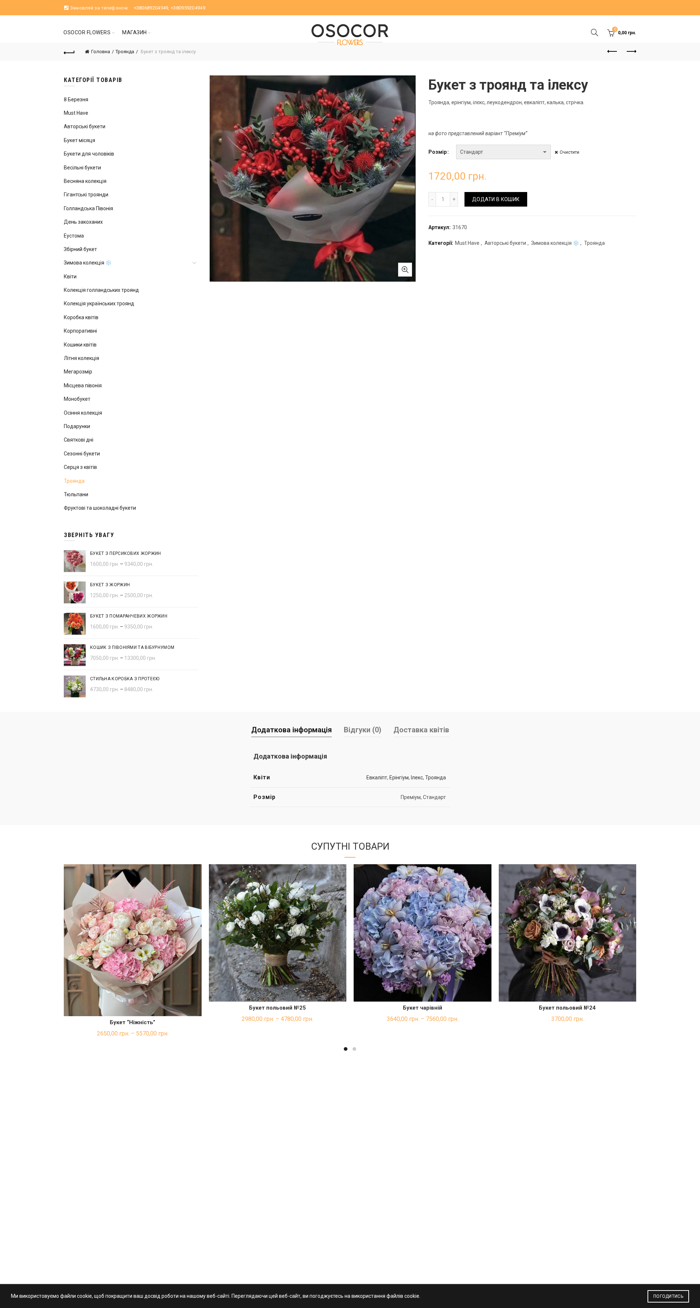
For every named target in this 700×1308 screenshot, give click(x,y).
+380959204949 (188, 8)
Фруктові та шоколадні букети (100, 508)
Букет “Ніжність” (132, 1022)
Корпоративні (80, 331)
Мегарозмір (78, 372)
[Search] (594, 32)
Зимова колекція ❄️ (555, 243)
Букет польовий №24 (567, 1008)
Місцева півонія (83, 385)
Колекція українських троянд (99, 303)
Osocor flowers (86, 32)
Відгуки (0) (362, 729)
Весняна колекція (85, 181)
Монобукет (77, 399)
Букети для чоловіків (89, 154)
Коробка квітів (81, 317)
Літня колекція (81, 358)
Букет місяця (79, 140)
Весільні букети (82, 168)
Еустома (74, 236)
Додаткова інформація (291, 729)
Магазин (134, 32)
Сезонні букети (82, 454)
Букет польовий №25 (277, 1008)
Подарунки (77, 426)
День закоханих (83, 222)
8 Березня (76, 99)
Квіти (70, 276)
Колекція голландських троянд (101, 290)
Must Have (467, 243)
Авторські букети (505, 243)
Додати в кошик (496, 199)
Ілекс (417, 777)
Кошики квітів (80, 345)
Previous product (612, 51)
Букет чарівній (422, 1008)
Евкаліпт (376, 777)
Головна (100, 51)
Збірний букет (80, 249)
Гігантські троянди (86, 194)
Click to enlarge (405, 270)
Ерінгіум (399, 777)
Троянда (125, 51)
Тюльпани (76, 494)
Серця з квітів (80, 467)
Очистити (569, 152)
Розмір (437, 152)
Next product (631, 51)
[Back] (69, 51)
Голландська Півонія (88, 208)
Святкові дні (78, 440)
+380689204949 (151, 8)
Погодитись (668, 1296)
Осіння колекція (83, 413)
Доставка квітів (421, 729)
